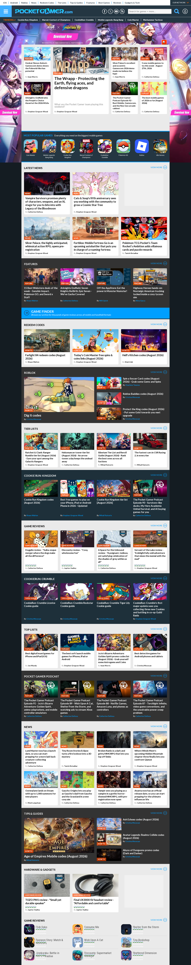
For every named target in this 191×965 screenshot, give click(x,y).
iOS (5, 3)
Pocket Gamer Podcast (41, 676)
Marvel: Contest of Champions (56, 20)
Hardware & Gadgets (39, 869)
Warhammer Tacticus (153, 20)
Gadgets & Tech (132, 3)
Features (90, 3)
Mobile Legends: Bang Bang (110, 20)
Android (14, 3)
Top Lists (30, 629)
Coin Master (133, 20)
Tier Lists (62, 3)
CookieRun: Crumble (84, 20)
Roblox (24, 3)
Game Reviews (34, 526)
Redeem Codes (47, 3)
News (33, 3)
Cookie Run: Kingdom (28, 20)
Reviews (117, 3)
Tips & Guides (76, 3)
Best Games (104, 3)
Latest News (33, 168)
